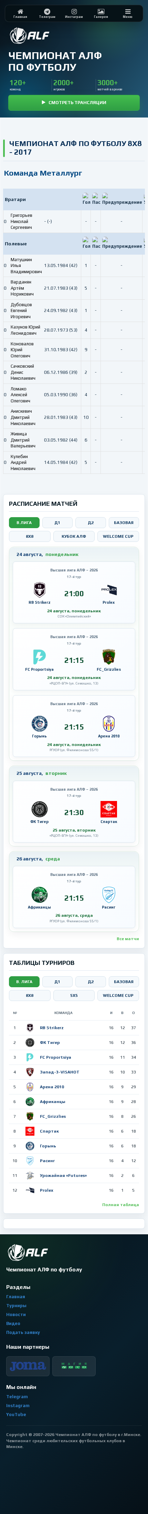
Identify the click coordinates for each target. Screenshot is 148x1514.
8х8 (29, 995)
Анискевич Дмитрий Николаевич (23, 417)
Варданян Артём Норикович (22, 288)
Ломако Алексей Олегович (20, 394)
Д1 (57, 522)
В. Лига (24, 981)
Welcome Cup (118, 536)
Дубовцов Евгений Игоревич (21, 310)
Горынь (48, 1146)
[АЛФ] (46, 35)
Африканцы (52, 1101)
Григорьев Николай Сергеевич (21, 221)
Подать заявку (23, 1332)
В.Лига (24, 522)
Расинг (47, 1160)
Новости (16, 1314)
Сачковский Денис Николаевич (23, 372)
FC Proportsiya (55, 1057)
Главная (15, 1296)
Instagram (18, 1405)
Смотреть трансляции (77, 102)
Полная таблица (120, 1204)
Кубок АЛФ (74, 536)
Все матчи (128, 938)
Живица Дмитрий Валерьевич (23, 439)
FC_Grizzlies (53, 1116)
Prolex (46, 1190)
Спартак (49, 1131)
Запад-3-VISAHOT (60, 1072)
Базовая (124, 522)
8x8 (29, 536)
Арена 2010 (52, 1086)
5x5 (74, 995)
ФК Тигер (50, 1042)
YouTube (16, 1414)
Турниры (16, 1305)
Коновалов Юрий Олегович (22, 349)
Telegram (17, 1396)
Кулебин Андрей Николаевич (23, 462)
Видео (13, 1323)
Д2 (91, 522)
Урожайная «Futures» (63, 1175)
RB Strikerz (52, 1027)
